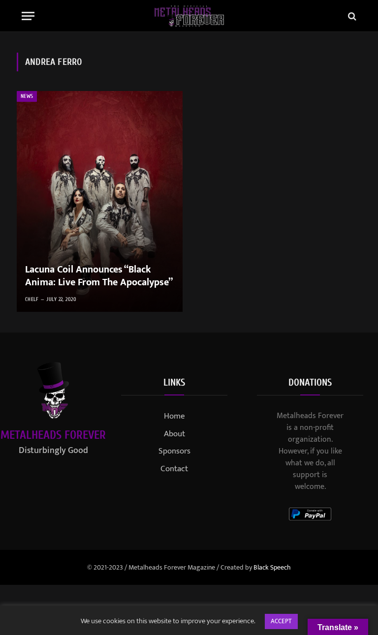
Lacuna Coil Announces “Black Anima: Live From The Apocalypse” (99, 276)
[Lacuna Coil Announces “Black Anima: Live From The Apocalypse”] (100, 201)
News (27, 96)
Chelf (32, 299)
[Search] (351, 16)
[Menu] (28, 16)
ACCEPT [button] (281, 621)
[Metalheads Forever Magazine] (189, 16)
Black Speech (272, 567)
